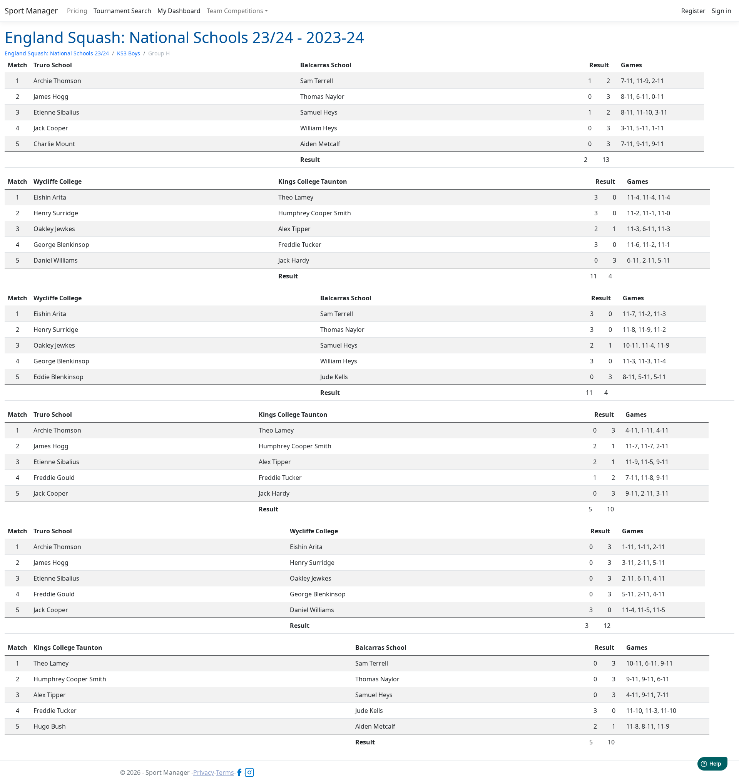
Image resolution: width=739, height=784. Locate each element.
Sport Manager (31, 10)
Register (693, 11)
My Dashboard (179, 11)
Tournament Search (122, 11)
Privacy (203, 772)
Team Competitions (235, 11)
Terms (225, 772)
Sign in (721, 11)
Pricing (77, 11)
